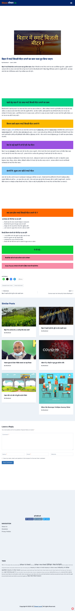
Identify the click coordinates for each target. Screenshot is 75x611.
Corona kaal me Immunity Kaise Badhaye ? (60, 292)
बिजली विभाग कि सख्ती (49, 574)
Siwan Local (38, 606)
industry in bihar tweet (13, 570)
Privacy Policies (6, 531)
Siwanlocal (6, 62)
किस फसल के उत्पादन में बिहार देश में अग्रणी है (8, 574)
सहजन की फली (20, 576)
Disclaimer (5, 529)
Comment (5, 434)
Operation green (24, 570)
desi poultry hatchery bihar (15, 567)
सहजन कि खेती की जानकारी (7, 576)
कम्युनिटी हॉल (70, 572)
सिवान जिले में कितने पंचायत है (34, 576)
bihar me (32, 564)
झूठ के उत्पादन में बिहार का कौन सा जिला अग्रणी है (36, 574)
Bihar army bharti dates (15, 564)
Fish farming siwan (26, 567)
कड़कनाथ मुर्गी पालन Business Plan (55, 572)
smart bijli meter (19, 285)
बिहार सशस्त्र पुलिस (55, 574)
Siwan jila (35, 572)
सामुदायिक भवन (25, 576)
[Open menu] (71, 3)
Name (4, 454)
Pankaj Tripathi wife (56, 570)
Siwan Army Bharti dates (28, 572)
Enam (21, 567)
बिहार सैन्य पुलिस (60, 574)
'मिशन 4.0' (3, 564)
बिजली (45, 574)
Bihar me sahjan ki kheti (66, 564)
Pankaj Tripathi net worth (47, 570)
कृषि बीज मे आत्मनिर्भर (18, 574)
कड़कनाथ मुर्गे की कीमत (64, 572)
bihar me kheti (41, 564)
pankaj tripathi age (30, 570)
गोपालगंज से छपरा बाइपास (25, 574)
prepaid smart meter (7, 285)
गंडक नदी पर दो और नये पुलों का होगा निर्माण (15, 395)
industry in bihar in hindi (37, 567)
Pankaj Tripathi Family (38, 570)
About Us (4, 526)
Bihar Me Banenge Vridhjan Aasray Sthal (55, 407)
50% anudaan (7, 564)
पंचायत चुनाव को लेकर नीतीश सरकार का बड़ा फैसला (17, 363)
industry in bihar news (50, 567)
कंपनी (12, 130)
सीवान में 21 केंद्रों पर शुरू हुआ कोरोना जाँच (52, 363)
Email (29, 454)
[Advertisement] (37, 19)
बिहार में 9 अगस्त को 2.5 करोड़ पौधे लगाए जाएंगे (17, 330)
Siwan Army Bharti (19, 572)
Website (53, 454)
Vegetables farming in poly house (43, 572)
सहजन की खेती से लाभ (14, 576)
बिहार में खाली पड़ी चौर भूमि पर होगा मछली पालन (12, 292)
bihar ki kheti (25, 564)
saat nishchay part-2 (10, 572)
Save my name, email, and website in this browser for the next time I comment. (24, 458)
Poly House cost (63, 570)
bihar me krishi (54, 564)
